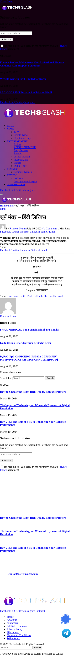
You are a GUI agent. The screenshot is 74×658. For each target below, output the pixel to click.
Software (19, 178)
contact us (12, 623)
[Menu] (1, 194)
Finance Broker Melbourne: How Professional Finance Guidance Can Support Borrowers (32, 64)
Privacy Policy (15, 629)
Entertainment (17, 141)
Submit (37, 647)
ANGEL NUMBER (25, 147)
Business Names (23, 171)
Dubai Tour (20, 165)
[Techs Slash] (34, 119)
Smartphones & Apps (25, 181)
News (10, 129)
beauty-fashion (22, 156)
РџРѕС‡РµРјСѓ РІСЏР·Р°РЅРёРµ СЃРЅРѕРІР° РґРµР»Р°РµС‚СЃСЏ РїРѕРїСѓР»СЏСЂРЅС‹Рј (29, 358)
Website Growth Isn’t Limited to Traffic (23, 78)
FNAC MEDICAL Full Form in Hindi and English (29, 329)
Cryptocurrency (22, 138)
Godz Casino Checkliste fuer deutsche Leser (25, 343)
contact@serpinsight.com (23, 573)
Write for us (13, 638)
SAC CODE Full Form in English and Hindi (26, 92)
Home (10, 126)
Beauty (18, 153)
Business (12, 169)
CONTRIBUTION (16, 184)
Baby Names (21, 150)
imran (3, 208)
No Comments (49, 228)
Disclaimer (13, 632)
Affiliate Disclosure (17, 626)
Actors (17, 144)
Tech (16, 131)
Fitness (17, 162)
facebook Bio (21, 159)
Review (12, 175)
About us (12, 619)
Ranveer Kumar (18, 228)
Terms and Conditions (19, 635)
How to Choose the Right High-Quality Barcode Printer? (33, 391)
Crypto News (21, 134)
